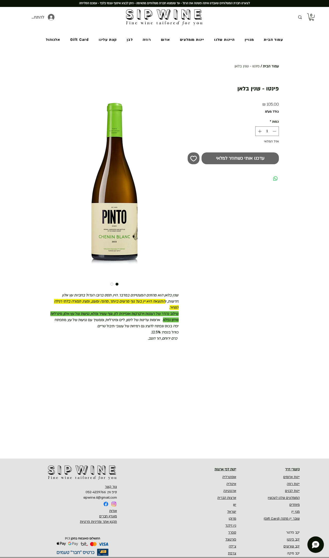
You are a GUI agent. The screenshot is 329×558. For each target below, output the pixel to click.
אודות (113, 511)
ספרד (232, 532)
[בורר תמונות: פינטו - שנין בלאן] (117, 284)
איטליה (231, 484)
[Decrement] (275, 131)
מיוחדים (294, 504)
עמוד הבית (271, 66)
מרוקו (232, 518)
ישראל (231, 511)
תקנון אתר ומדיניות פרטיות (98, 521)
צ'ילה (232, 546)
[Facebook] (106, 504)
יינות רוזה (293, 484)
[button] (311, 17)
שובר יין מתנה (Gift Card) (282, 518)
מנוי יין (295, 511)
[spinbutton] (267, 131)
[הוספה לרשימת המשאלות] (193, 158)
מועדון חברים (108, 516)
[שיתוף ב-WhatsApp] (275, 179)
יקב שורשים (292, 546)
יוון (234, 504)
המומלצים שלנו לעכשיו (284, 498)
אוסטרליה (229, 477)
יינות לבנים (292, 491)
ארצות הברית (226, 498)
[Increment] (259, 131)
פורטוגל (230, 539)
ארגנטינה (229, 491)
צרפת (232, 553)
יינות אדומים (291, 477)
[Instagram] (114, 504)
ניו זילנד (230, 525)
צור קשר (111, 486)
